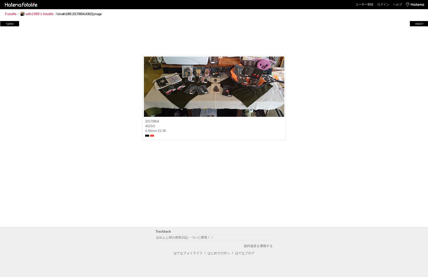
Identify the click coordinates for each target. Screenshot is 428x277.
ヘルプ (397, 4)
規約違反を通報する (258, 246)
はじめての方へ (219, 253)
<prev (10, 24)
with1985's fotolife (40, 14)
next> (419, 24)
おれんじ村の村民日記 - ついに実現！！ (185, 237)
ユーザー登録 (364, 4)
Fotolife (11, 14)
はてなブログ (244, 253)
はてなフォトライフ (188, 253)
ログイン (383, 4)
